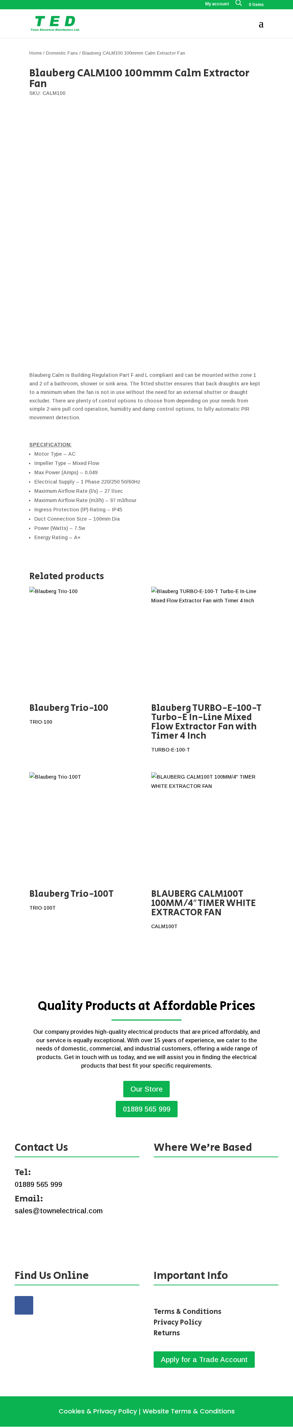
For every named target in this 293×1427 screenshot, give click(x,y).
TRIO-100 (68, 713)
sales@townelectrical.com (59, 1211)
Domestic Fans (62, 53)
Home (35, 53)
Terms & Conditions (188, 1312)
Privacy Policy (178, 1322)
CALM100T (203, 908)
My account (217, 4)
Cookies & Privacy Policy (98, 1411)
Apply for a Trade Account (204, 1359)
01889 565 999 (146, 1109)
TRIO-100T (71, 899)
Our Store (146, 1089)
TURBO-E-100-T (206, 727)
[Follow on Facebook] (24, 1305)
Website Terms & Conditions (189, 1411)
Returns (167, 1333)
